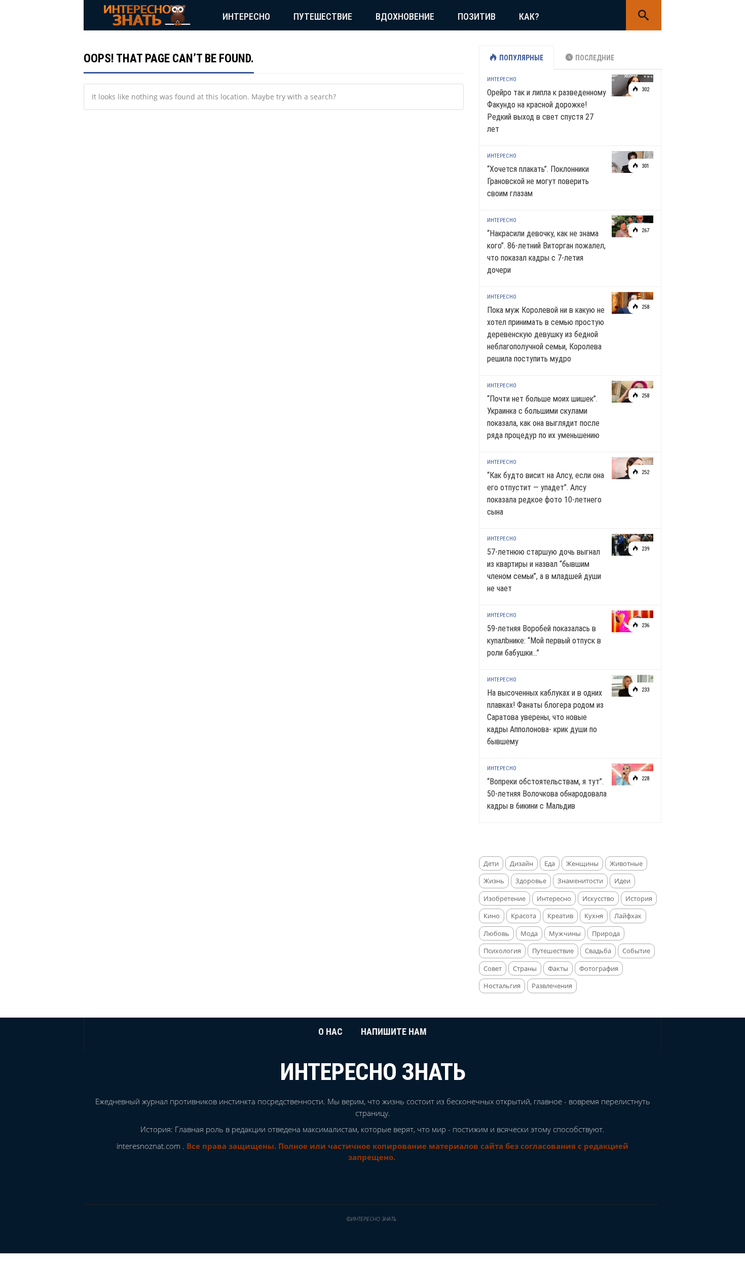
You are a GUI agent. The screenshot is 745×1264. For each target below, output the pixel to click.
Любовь (496, 933)
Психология (502, 950)
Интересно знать (372, 1072)
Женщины (582, 863)
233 (644, 690)
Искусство (598, 898)
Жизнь (493, 880)
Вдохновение (405, 16)
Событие (636, 950)
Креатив (560, 915)
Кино (491, 915)
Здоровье (530, 880)
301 (644, 166)
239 (644, 549)
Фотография (598, 968)
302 (644, 89)
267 (644, 230)
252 (644, 472)
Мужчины (565, 933)
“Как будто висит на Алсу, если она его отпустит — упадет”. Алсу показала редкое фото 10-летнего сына (545, 494)
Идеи (622, 880)
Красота (523, 915)
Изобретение (504, 898)
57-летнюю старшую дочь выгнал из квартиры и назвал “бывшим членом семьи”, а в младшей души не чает (544, 570)
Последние (594, 58)
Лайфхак (628, 915)
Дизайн (521, 863)
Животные (626, 863)
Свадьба (598, 950)
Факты (558, 968)
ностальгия (501, 985)
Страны (525, 968)
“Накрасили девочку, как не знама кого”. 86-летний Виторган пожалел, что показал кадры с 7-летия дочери (546, 252)
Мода (529, 933)
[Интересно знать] (147, 14)
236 (644, 625)
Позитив (477, 16)
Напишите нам (394, 1031)
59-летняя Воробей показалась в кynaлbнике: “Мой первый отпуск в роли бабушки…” (544, 641)
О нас (330, 1031)
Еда (549, 863)
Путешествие (322, 16)
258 (644, 307)
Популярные (521, 58)
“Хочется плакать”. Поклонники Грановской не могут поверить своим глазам (538, 181)
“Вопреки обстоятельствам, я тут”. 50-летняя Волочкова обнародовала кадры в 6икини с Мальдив (547, 794)
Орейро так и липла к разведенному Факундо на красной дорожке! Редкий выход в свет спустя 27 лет (546, 111)
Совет (492, 968)
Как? (529, 16)
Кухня (593, 915)
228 (644, 778)
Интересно (246, 16)
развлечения (552, 985)
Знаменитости (580, 880)
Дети (491, 863)
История (638, 898)
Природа (606, 933)
